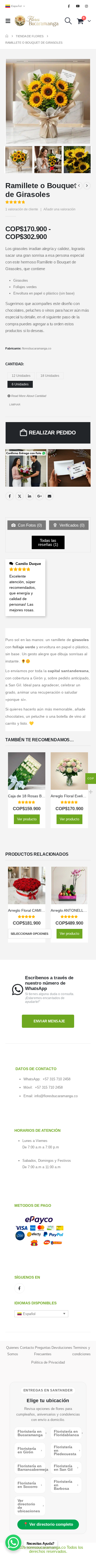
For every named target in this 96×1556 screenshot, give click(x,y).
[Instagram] (86, 6)
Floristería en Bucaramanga (32, 1433)
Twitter (19, 496)
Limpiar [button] (14, 404)
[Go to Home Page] (6, 36)
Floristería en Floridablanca (68, 1433)
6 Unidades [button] (20, 384)
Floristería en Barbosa (66, 1485)
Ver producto (27, 819)
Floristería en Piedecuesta (67, 1450)
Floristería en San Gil (66, 1468)
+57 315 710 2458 (56, 1079)
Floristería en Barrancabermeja (32, 1468)
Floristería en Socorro (30, 1485)
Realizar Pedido (52, 432)
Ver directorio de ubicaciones (31, 1505)
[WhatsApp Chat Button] (13, 1543)
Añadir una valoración (59, 209)
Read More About (28, 395)
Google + (39, 496)
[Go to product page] (26, 771)
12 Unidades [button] (21, 376)
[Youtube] (78, 6)
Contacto (27, 1348)
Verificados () (71, 525)
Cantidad (14, 364)
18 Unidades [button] (50, 376)
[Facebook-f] (19, 1288)
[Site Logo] (36, 21)
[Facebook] (69, 6)
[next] (87, 185)
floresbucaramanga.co (36, 348)
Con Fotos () (29, 525)
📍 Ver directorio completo (48, 1524)
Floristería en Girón (30, 1450)
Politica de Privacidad (48, 1362)
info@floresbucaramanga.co (56, 1096)
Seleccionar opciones (29, 933)
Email (49, 496)
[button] (9, 20)
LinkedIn (29, 496)
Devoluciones (61, 1348)
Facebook (9, 496)
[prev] (79, 185)
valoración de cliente (21, 209)
